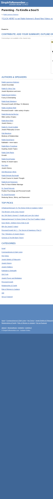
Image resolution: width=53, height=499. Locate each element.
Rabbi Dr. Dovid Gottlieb (10, 127)
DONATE (21, 328)
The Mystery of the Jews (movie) (13, 212)
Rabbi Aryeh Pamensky (10, 182)
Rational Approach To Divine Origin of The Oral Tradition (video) (23, 219)
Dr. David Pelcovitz (8, 188)
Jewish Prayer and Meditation (12, 278)
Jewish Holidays (7, 267)
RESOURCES (12, 328)
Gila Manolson (6, 133)
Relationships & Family (9, 285)
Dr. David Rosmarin (8, 194)
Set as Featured (7, 297)
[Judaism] (14, 5)
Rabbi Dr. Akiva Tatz (8, 88)
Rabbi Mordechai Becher (10, 114)
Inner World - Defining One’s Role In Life (15, 223)
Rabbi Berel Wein (7, 120)
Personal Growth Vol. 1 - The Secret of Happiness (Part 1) (21, 230)
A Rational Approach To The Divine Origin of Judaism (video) (22, 208)
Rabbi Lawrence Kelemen (10, 14)
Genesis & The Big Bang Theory (13, 238)
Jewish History (7, 263)
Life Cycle (5, 274)
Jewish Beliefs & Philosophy (11, 259)
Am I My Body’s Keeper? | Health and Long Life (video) (20, 215)
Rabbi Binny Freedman (9, 146)
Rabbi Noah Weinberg (9, 101)
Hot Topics (5, 256)
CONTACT (28, 328)
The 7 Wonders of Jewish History (13, 234)
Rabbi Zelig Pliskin (8, 152)
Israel (3, 248)
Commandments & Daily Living (12, 252)
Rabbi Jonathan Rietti (9, 108)
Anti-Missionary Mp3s (9, 172)
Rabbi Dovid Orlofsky (9, 95)
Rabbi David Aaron (8, 140)
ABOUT (4, 328)
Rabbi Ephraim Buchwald (10, 175)
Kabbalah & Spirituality (9, 270)
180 (3, 293)
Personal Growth (7, 282)
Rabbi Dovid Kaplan (8, 159)
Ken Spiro (5, 165)
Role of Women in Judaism (11, 289)
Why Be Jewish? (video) (10, 226)
